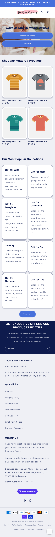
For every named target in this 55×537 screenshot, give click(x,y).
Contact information (36, 529)
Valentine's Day (28, 36)
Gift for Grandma (36, 204)
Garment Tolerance (14, 428)
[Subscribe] (47, 349)
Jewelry (27, 44)
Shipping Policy (12, 398)
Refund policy (17, 525)
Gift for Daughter (10, 206)
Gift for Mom (38, 171)
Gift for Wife (12, 170)
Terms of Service (12, 410)
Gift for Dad (38, 279)
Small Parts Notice (13, 422)
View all (27, 314)
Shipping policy (20, 529)
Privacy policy (30, 525)
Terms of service (44, 525)
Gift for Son (37, 247)
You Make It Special (26, 522)
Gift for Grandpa (10, 279)
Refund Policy (11, 416)
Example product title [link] (12, 100)
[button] (5, 12)
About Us (9, 392)
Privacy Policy (11, 404)
